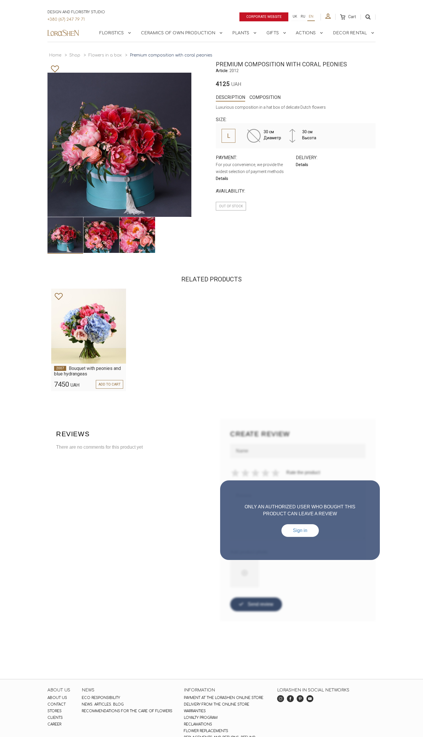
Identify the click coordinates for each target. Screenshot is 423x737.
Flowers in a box (105, 55)
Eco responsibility (101, 698)
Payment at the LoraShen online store (223, 698)
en (311, 16)
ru (303, 16)
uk (295, 16)
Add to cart (109, 384)
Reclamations (198, 724)
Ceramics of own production (178, 33)
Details (222, 178)
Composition (265, 97)
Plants (240, 33)
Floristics (111, 33)
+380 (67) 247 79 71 (66, 19)
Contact (56, 704)
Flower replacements (206, 731)
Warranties (195, 711)
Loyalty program (201, 718)
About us (57, 698)
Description (230, 97)
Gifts (272, 33)
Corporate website (264, 17)
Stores (54, 711)
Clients (55, 718)
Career (54, 724)
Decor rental (350, 33)
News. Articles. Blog (103, 704)
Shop (74, 55)
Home (55, 55)
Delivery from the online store (216, 704)
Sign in (300, 530)
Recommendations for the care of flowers (127, 711)
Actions (306, 33)
